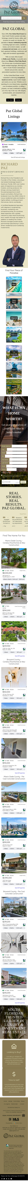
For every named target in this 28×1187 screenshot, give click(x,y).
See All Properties (20, 656)
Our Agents (7, 1104)
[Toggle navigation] (25, 2)
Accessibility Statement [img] (16, 1112)
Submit (23, 482)
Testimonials (14, 1104)
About (22, 1101)
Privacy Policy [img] (8, 477)
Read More (23, 514)
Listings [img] (10, 1101)
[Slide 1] (10, 529)
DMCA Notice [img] (6, 1110)
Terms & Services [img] (15, 1110)
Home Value (16, 1101)
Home (5, 1101)
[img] (10, 1123)
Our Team (10, 100)
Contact (22, 1104)
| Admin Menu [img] (19, 1123)
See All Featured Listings (18, 157)
